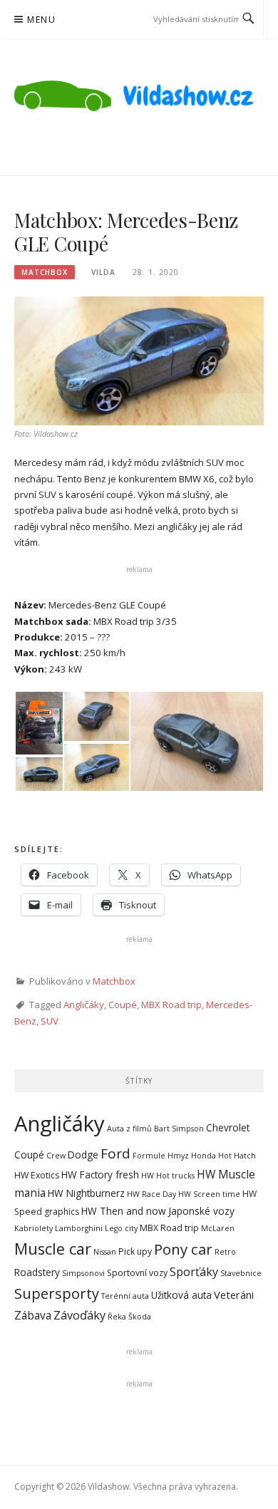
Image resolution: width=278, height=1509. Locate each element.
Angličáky (83, 1004)
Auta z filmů (129, 1129)
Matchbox (44, 272)
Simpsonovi (83, 1273)
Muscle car (52, 1248)
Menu (41, 20)
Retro (225, 1252)
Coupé (122, 1004)
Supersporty (56, 1293)
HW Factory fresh (100, 1174)
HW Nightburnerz (86, 1193)
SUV (49, 1021)
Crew (56, 1156)
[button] (38, 723)
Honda (203, 1156)
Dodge (83, 1154)
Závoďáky (79, 1315)
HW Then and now (123, 1211)
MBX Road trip (171, 1004)
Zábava (32, 1315)
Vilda (103, 272)
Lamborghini (79, 1228)
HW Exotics (36, 1175)
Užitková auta (181, 1295)
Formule (149, 1156)
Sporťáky (194, 1272)
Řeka (117, 1317)
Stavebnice (241, 1273)
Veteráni (234, 1294)
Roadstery (37, 1272)
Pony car (183, 1249)
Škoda (139, 1317)
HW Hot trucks (168, 1176)
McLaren (218, 1228)
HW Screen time (209, 1194)
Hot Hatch (237, 1156)
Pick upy (135, 1251)
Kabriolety (33, 1228)
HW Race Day (151, 1194)
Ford (115, 1153)
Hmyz (178, 1156)
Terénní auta (125, 1296)
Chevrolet (227, 1127)
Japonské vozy (201, 1211)
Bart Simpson (179, 1129)
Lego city (121, 1228)
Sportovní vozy (137, 1273)
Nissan (104, 1252)
